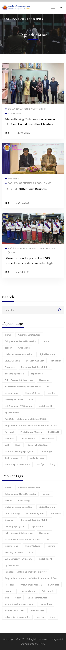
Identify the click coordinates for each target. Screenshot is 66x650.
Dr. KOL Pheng (12, 360)
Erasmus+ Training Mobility (35, 367)
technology (46, 451)
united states (37, 458)
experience (37, 373)
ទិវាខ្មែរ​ (52, 464)
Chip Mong (24, 347)
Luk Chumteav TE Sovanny (18, 406)
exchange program (14, 373)
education (55, 360)
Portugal (9, 432)
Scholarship (48, 438)
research (9, 438)
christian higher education (18, 354)
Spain (18, 445)
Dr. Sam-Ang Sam (35, 360)
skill (7, 445)
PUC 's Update (20, 18)
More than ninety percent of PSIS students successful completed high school (28, 263)
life (31, 399)
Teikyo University (14, 458)
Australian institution (29, 334)
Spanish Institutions (38, 445)
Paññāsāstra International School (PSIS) (26, 419)
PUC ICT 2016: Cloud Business (26, 189)
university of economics (17, 464)
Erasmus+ (10, 367)
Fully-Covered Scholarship (19, 380)
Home (5, 18)
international (12, 393)
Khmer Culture (32, 393)
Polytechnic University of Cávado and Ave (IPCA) (30, 425)
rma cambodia (28, 438)
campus (46, 341)
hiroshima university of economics (23, 386)
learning (51, 393)
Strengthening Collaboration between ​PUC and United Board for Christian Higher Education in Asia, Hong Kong (30, 124)
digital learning (47, 354)
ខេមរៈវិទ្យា (40, 464)
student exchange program (19, 451)
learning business (14, 399)
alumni (8, 334)
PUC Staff (53, 432)
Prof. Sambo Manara (31, 432)
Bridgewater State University (20, 341)
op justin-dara (12, 412)
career (8, 347)
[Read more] (33, 65)
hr (48, 386)
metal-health (45, 406)
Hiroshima (44, 380)
